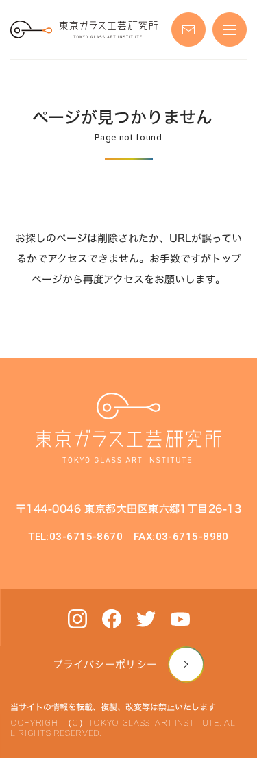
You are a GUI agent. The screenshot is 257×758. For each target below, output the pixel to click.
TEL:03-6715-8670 (75, 536)
